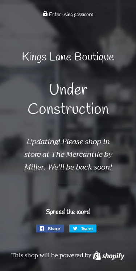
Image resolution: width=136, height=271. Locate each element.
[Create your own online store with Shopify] (108, 255)
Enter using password (71, 14)
